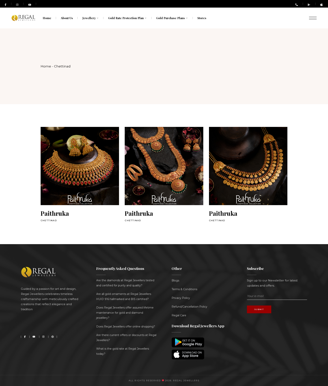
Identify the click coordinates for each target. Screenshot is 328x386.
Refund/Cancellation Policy (189, 306)
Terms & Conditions (184, 289)
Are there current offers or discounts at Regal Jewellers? (126, 337)
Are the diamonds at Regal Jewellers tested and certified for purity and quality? (125, 283)
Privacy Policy (181, 298)
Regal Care (179, 315)
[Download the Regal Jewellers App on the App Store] (321, 5)
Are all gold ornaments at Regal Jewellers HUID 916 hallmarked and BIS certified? (123, 296)
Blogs (175, 280)
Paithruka (55, 213)
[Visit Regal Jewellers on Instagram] (17, 5)
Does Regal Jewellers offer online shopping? (125, 326)
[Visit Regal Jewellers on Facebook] (6, 3)
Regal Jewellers (185, 380)
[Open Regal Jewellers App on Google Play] (309, 5)
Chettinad (49, 220)
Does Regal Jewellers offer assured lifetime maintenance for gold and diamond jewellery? (125, 313)
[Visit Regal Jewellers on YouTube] (30, 3)
